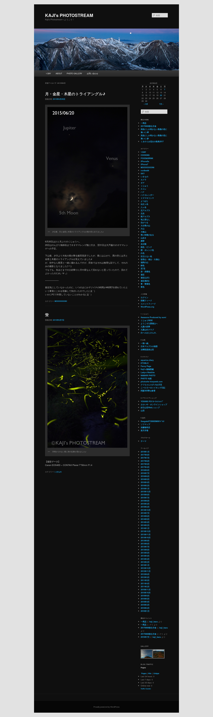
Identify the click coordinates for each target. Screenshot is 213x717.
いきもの (58, 471)
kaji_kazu (153, 621)
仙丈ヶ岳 (144, 204)
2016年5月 (145, 479)
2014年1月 (145, 528)
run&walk (145, 170)
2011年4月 (145, 583)
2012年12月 (146, 568)
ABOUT (59, 73)
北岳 (142, 213)
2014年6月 (145, 516)
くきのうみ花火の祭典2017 (152, 141)
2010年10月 (146, 592)
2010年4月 (145, 601)
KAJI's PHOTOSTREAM (69, 15)
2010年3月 (145, 604)
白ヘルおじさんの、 (149, 332)
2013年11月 (146, 534)
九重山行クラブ (147, 329)
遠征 (142, 274)
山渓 (142, 410)
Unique (156, 673)
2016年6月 (145, 476)
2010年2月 (145, 608)
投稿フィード (146, 300)
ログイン (144, 297)
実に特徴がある (147, 234)
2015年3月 (145, 503)
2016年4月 (145, 482)
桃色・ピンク (146, 247)
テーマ (143, 441)
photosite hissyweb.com (152, 381)
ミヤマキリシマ (147, 198)
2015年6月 (145, 500)
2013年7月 (145, 546)
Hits (150, 673)
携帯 (142, 240)
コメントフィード (148, 303)
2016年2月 (145, 485)
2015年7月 (145, 497)
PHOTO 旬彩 (146, 378)
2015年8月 (145, 494)
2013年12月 (146, 531)
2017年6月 (145, 461)
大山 (142, 228)
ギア (142, 182)
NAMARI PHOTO (148, 375)
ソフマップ (145, 424)
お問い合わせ (92, 73)
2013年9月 (145, 540)
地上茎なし (145, 219)
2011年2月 (145, 586)
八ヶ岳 (143, 207)
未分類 (143, 244)
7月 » (161, 104)
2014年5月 (145, 519)
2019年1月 (145, 451)
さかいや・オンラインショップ (154, 404)
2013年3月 (145, 559)
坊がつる (144, 222)
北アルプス (145, 210)
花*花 (143, 268)
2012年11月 (146, 571)
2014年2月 (145, 525)
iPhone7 (144, 164)
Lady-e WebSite (148, 372)
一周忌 (143, 123)
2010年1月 (145, 611)
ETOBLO (145, 363)
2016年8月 (145, 470)
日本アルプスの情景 (149, 346)
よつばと (144, 201)
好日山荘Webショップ (150, 407)
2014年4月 (145, 522)
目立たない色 (146, 256)
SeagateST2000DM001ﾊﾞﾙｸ (152, 421)
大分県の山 (145, 225)
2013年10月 (146, 537)
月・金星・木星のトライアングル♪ (75, 93)
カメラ (143, 179)
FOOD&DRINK (147, 158)
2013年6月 (145, 549)
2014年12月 (146, 510)
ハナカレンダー (147, 195)
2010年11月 (146, 589)
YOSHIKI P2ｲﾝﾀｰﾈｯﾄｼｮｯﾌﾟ (152, 401)
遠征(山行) (145, 277)
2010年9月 (145, 595)
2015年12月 (146, 491)
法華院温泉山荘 (147, 349)
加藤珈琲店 (145, 427)
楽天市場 (144, 430)
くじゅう (144, 185)
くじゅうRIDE (147, 320)
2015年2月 (145, 506)
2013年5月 (145, 552)
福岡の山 (144, 262)
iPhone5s (145, 161)
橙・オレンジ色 (147, 250)
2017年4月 (145, 467)
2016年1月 (145, 488)
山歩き (143, 237)
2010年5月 (145, 598)
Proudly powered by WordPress (106, 707)
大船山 (143, 231)
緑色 (142, 265)
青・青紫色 (145, 283)
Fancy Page (146, 366)
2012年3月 (145, 577)
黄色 (142, 286)
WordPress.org (147, 306)
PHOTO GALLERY (74, 73)
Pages (143, 673)
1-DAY (48, 73)
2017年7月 (145, 457)
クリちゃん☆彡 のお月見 (151, 384)
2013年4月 (145, 555)
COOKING (145, 155)
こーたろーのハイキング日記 (153, 387)
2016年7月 (145, 473)
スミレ (143, 188)
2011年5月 (145, 580)
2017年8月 (145, 454)
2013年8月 (145, 543)
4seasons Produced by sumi (153, 317)
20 (161, 95)
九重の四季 (145, 326)
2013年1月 (145, 565)
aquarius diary (147, 360)
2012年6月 (145, 574)
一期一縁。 (145, 343)
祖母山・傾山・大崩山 (150, 259)
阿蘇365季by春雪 (148, 390)
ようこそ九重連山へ (149, 323)
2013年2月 (145, 562)
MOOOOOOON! (61, 301)
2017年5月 (145, 464)
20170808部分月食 (148, 126)
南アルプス (145, 216)
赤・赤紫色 (145, 271)
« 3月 (146, 104)
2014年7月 (145, 513)
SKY (143, 173)
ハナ (142, 191)
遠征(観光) (145, 280)
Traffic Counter (146, 689)
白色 (142, 253)
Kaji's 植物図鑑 (147, 369)
